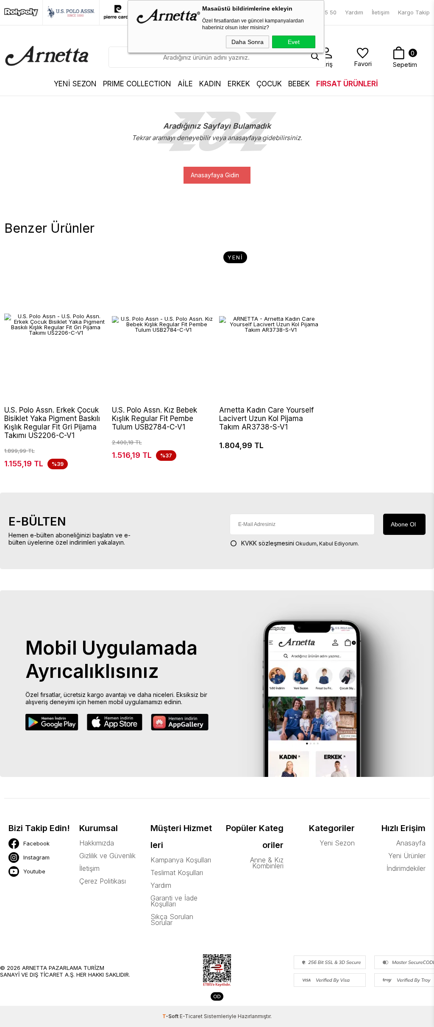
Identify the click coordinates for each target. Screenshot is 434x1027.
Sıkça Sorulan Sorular (171, 919)
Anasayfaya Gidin (215, 175)
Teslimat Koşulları (176, 872)
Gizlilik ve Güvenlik (107, 855)
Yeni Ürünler (407, 855)
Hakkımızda (96, 843)
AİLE (185, 84)
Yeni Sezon (337, 843)
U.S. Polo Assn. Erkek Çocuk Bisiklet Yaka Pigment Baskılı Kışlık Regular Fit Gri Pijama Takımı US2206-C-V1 (52, 423)
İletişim (380, 12)
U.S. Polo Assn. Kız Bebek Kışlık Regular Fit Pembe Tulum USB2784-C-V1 (154, 418)
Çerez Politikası (102, 881)
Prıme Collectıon (137, 84)
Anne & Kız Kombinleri (267, 863)
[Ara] (315, 57)
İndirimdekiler (406, 868)
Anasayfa (411, 843)
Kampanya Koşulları (180, 860)
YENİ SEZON (75, 84)
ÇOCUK (269, 84)
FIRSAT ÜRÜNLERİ (347, 84)
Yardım (354, 12)
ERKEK (239, 84)
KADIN (210, 84)
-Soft (171, 1016)
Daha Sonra (247, 42)
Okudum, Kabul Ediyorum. (300, 543)
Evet (294, 42)
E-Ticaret (191, 1016)
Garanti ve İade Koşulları (174, 901)
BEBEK (299, 84)
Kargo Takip (414, 12)
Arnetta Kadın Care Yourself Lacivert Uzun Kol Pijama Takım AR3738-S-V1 (266, 418)
